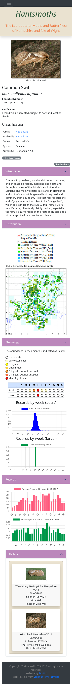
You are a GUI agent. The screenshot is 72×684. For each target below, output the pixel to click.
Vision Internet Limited (46, 676)
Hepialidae (22, 131)
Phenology (12, 342)
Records (11, 479)
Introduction (14, 171)
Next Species (62, 164)
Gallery (13, 554)
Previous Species (11, 158)
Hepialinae (22, 136)
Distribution (13, 224)
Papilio (42, 673)
